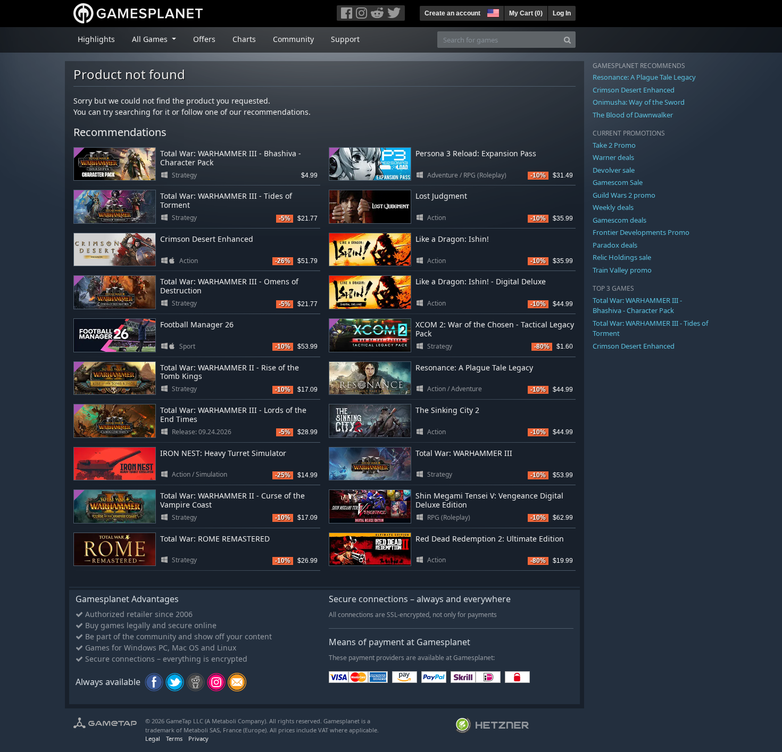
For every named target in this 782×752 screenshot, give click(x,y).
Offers (204, 39)
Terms (174, 738)
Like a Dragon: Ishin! (452, 239)
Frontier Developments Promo (641, 232)
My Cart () (526, 13)
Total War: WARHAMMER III (463, 453)
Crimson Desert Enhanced (206, 239)
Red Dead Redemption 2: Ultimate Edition (489, 539)
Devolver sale (614, 170)
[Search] (567, 39)
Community (293, 39)
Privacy (198, 738)
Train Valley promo (622, 270)
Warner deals (613, 157)
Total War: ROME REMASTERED (215, 539)
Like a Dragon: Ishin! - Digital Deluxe (480, 281)
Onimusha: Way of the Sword (639, 102)
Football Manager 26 (197, 324)
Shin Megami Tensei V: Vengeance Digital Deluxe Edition (489, 500)
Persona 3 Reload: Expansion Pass (475, 153)
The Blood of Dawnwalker (633, 115)
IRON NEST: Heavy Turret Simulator (223, 453)
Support (345, 39)
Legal (152, 738)
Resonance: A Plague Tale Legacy (474, 367)
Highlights (96, 39)
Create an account (452, 13)
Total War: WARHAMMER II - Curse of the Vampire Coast (232, 500)
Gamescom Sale (618, 182)
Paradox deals (615, 245)
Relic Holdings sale (622, 257)
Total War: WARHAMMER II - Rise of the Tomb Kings (229, 372)
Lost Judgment (441, 196)
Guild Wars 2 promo (624, 195)
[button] (492, 11)
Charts (244, 39)
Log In (562, 13)
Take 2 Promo (614, 145)
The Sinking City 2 (447, 410)
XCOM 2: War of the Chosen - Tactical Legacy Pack (494, 329)
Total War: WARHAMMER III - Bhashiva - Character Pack (230, 157)
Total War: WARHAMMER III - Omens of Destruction (229, 285)
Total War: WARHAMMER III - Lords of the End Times (233, 414)
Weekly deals (613, 207)
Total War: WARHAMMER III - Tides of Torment (226, 200)
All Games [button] (151, 39)
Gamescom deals (619, 220)
